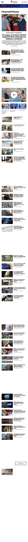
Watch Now (24, 2)
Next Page (20, 463)
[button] (6, 109)
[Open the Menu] (2, 2)
